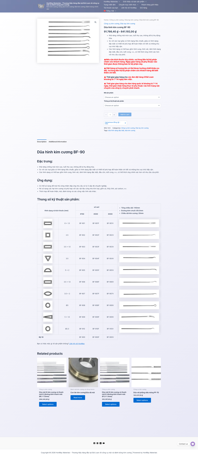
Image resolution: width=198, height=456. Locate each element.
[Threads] (100, 443)
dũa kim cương (130, 130)
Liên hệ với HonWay (77, 344)
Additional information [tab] (58, 142)
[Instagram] (97, 443)
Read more (78, 397)
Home (106, 20)
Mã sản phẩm (108, 93)
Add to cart (124, 114)
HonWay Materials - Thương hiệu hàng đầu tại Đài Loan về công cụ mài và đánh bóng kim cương (73, 4)
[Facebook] (94, 443)
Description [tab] (42, 142)
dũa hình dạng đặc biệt (116, 130)
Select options (48, 404)
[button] (119, 1)
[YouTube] (104, 443)
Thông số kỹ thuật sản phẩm (114, 101)
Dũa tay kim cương (131, 20)
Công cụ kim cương (117, 20)
